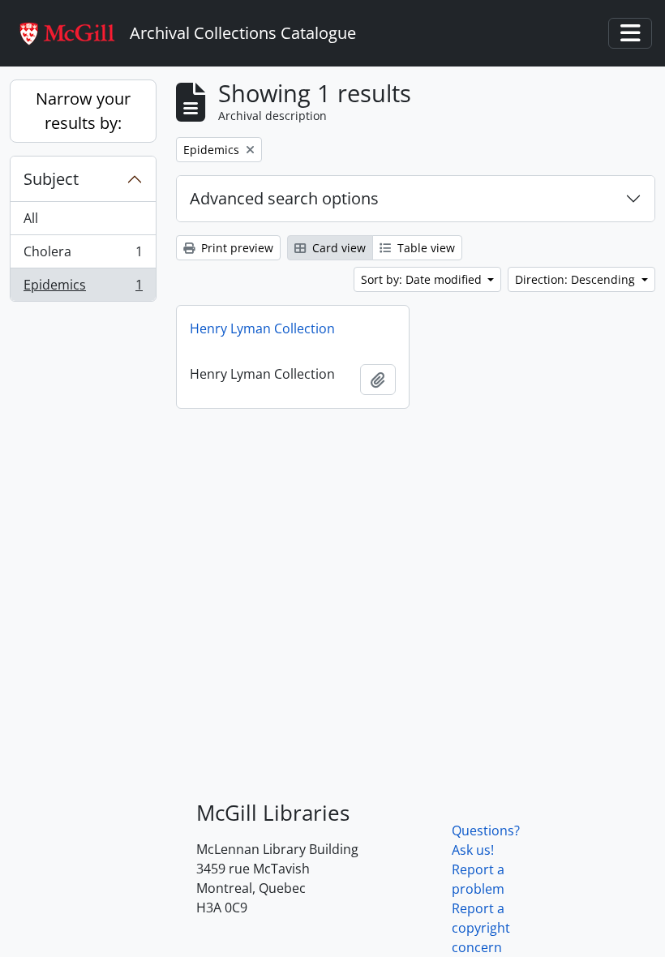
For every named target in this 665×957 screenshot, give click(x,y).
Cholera (83, 255)
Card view (337, 247)
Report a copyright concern (481, 927)
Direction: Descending (576, 279)
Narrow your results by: (83, 111)
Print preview (235, 247)
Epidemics (83, 288)
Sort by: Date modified (423, 279)
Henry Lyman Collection (262, 328)
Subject (51, 179)
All (31, 218)
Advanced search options (284, 198)
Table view (424, 247)
